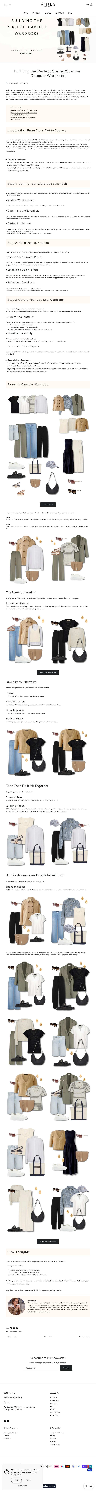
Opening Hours (55, 1412)
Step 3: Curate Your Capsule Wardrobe (23, 117)
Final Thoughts (15, 119)
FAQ (51, 1406)
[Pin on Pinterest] (17, 1328)
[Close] (41, 1466)
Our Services (54, 1400)
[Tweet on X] (11, 1328)
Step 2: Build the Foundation (20, 115)
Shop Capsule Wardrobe (48, 672)
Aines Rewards (55, 1444)
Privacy (52, 1435)
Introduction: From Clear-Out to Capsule (24, 110)
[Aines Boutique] (48, 4)
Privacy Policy (16, 1475)
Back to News (48, 1337)
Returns (6, 1435)
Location (53, 1409)
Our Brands (54, 1403)
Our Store (53, 1397)
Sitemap (53, 1438)
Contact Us (7, 1438)
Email (7, 1402)
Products (36, 13)
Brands (48, 13)
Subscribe (66, 1368)
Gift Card (60, 13)
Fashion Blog (54, 1415)
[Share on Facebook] (14, 1328)
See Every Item (48, 505)
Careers (53, 1441)
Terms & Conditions (56, 1433)
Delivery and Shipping (10, 1433)
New (26, 13)
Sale (70, 13)
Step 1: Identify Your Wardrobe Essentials (24, 113)
